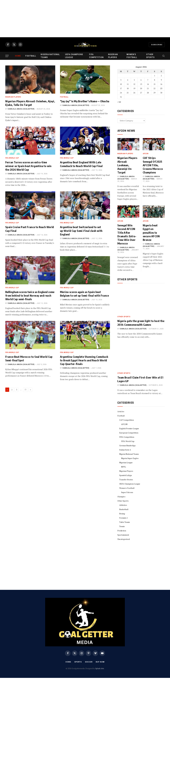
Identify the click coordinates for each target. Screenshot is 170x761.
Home (18, 56)
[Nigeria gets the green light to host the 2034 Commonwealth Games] (141, 300)
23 (161, 88)
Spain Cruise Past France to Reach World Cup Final (29, 228)
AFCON (145, 154)
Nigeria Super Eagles (130, 458)
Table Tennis (124, 522)
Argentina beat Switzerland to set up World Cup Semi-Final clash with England (81, 230)
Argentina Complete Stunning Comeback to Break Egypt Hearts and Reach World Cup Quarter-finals (84, 360)
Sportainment (123, 535)
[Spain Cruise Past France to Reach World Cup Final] (30, 205)
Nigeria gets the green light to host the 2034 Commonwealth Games (140, 322)
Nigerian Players (113, 55)
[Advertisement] (79, 18)
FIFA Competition (96, 55)
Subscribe (156, 45)
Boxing (122, 513)
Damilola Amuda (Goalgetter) (21, 109)
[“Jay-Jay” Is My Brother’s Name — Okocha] (85, 79)
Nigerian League (126, 462)
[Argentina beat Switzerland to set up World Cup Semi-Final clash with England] (85, 205)
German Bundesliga (127, 445)
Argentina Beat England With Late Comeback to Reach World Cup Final (81, 164)
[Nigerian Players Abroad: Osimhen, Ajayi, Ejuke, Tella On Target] (30, 79)
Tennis (122, 526)
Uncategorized (123, 539)
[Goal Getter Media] (85, 44)
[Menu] (7, 56)
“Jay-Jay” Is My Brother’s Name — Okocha (84, 101)
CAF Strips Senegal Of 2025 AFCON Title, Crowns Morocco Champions (153, 165)
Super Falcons (127, 492)
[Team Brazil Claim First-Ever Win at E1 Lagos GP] (141, 356)
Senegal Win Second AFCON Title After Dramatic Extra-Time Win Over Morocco (126, 234)
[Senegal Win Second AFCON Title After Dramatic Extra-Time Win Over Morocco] (128, 211)
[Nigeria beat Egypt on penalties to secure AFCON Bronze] (154, 211)
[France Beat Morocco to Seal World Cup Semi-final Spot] (30, 335)
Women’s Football (132, 55)
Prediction (121, 530)
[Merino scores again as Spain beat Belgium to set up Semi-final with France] (85, 270)
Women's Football (127, 488)
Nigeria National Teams (50, 55)
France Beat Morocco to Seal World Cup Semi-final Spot (29, 358)
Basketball (123, 509)
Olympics (121, 496)
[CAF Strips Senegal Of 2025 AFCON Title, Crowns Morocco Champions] (154, 144)
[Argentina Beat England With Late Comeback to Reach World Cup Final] (85, 141)
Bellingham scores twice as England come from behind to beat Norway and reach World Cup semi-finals (29, 295)
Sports (78, 662)
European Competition (128, 432)
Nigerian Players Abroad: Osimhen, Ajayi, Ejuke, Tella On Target (30, 102)
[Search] (163, 56)
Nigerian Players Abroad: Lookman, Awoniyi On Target (127, 165)
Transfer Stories (126, 479)
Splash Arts (99, 668)
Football (30, 56)
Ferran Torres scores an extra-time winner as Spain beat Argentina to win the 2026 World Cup (28, 166)
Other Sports (150, 55)
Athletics (123, 505)
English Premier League (129, 428)
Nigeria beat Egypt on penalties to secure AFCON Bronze (151, 232)
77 (25, 389)
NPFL (123, 466)
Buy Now (100, 662)
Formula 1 (123, 518)
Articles (120, 411)
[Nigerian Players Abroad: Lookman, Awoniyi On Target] (128, 144)
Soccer (88, 662)
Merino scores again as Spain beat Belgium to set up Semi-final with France (84, 293)
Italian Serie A (125, 449)
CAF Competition (126, 420)
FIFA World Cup (12, 158)
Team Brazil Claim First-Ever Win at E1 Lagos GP (140, 379)
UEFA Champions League (74, 55)
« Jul (119, 102)
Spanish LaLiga (125, 475)
